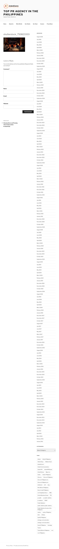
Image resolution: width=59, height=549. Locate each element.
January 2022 (40, 184)
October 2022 (40, 160)
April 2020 (39, 240)
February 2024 (40, 117)
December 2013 (40, 417)
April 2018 (39, 304)
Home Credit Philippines (43, 490)
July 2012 (39, 430)
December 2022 (40, 154)
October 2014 (40, 409)
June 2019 (39, 267)
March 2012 (39, 436)
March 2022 (39, 178)
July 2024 (39, 103)
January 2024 (40, 119)
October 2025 (40, 63)
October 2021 (40, 192)
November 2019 (40, 253)
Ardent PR (40, 469)
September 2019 (41, 259)
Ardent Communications (43, 466)
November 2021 (40, 189)
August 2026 (40, 36)
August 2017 (40, 323)
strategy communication (43, 520)
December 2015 (40, 371)
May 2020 (39, 237)
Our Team (35, 24)
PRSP (46, 500)
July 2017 (39, 326)
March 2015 (39, 396)
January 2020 (40, 248)
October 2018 (40, 288)
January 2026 (40, 55)
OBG (50, 492)
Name (5, 88)
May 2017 (39, 331)
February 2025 (40, 85)
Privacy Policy (9, 545)
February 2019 (40, 278)
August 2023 (40, 133)
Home (4, 24)
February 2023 (40, 149)
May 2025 (39, 77)
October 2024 (40, 95)
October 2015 (40, 377)
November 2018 (40, 286)
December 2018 (40, 283)
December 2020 (40, 219)
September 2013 (41, 422)
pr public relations (47, 497)
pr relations (40, 500)
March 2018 (39, 307)
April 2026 (39, 47)
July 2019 (39, 264)
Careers (42, 24)
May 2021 (39, 205)
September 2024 (41, 98)
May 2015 (39, 390)
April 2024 (39, 111)
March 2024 (40, 114)
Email (5, 96)
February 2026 (40, 52)
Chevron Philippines (48, 477)
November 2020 (41, 221)
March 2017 (39, 334)
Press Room (50, 24)
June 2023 (39, 138)
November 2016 (40, 342)
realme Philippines (47, 512)
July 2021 (39, 200)
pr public (39, 497)
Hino (49, 485)
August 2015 (40, 382)
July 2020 (39, 232)
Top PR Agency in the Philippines (20, 13)
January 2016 (40, 369)
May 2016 (39, 358)
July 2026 (39, 39)
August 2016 (40, 350)
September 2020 (41, 227)
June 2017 (39, 329)
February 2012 (40, 438)
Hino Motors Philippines (43, 487)
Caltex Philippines (46, 474)
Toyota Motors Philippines (43, 530)
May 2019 (39, 270)
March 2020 (40, 243)
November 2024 (40, 93)
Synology (50, 525)
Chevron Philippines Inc (43, 479)
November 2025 (40, 61)
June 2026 (39, 42)
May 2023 (39, 141)
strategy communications (43, 522)
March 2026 (40, 50)
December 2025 (40, 58)
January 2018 (40, 312)
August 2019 (40, 261)
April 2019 (39, 272)
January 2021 (40, 216)
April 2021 (39, 208)
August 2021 (40, 197)
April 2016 (39, 361)
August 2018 (40, 294)
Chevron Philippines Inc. (43, 482)
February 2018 (40, 310)
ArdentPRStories (48, 469)
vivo (52, 530)
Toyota (39, 527)
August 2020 (40, 229)
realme (39, 512)
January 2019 (40, 280)
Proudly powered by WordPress (21, 545)
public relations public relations (45, 505)
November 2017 (40, 318)
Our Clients (27, 24)
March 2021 (39, 211)
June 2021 (39, 203)
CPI (45, 485)
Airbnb (39, 459)
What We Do (19, 24)
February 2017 (40, 337)
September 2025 (41, 66)
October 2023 (40, 128)
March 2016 (39, 363)
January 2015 (40, 401)
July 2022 (39, 168)
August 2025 (40, 69)
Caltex (39, 474)
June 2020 (39, 235)
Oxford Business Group (43, 495)
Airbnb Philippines (46, 459)
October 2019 (40, 256)
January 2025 (40, 87)
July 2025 (39, 71)
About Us (11, 24)
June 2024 (39, 106)
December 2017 (40, 315)
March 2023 (40, 146)
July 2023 (39, 136)
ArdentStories (41, 472)
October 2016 (40, 345)
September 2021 (41, 194)
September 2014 (41, 412)
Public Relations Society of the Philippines (44, 509)
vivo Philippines (41, 533)
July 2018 (39, 296)
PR (51, 495)
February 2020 (40, 245)
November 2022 (40, 157)
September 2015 (41, 379)
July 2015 (39, 385)
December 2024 (40, 90)
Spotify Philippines (42, 517)
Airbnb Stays (40, 461)
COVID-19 (40, 485)
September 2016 (41, 347)
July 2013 (39, 428)
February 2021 (40, 213)
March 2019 (39, 275)
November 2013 (40, 420)
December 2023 (40, 122)
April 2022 (39, 176)
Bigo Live (48, 472)
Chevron (40, 477)
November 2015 (40, 374)
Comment (6, 69)
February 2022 (40, 181)
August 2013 (40, 425)
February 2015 (40, 398)
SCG (39, 514)
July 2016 (39, 353)
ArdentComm (41, 464)
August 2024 (40, 101)
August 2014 (40, 414)
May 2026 (39, 44)
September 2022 (41, 162)
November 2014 (40, 406)
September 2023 (41, 130)
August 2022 (40, 165)
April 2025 (39, 79)
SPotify (43, 514)
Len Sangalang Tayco (42, 492)
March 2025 (40, 82)
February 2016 (40, 366)
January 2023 (40, 152)
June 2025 (39, 74)
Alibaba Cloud (48, 461)
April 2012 (39, 433)
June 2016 (39, 355)
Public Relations (41, 503)
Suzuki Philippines (42, 525)
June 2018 (39, 299)
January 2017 (40, 339)
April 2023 (39, 144)
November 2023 (40, 125)
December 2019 (40, 251)
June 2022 (39, 170)
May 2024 (39, 109)
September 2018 (41, 291)
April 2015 (39, 393)
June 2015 (39, 388)
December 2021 (40, 186)
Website (5, 103)
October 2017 (40, 320)
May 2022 (39, 173)
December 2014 (40, 404)
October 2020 (40, 224)
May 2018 (39, 302)
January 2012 (40, 441)
